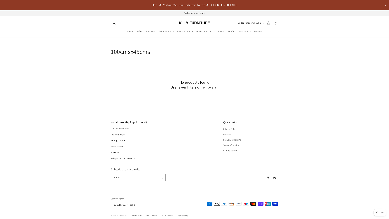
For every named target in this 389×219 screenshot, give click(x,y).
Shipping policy (182, 215)
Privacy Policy (229, 129)
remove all (209, 87)
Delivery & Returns (232, 139)
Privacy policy (151, 215)
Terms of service (166, 215)
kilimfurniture (122, 216)
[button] (114, 23)
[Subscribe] (162, 177)
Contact (227, 134)
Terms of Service (231, 145)
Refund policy (230, 150)
